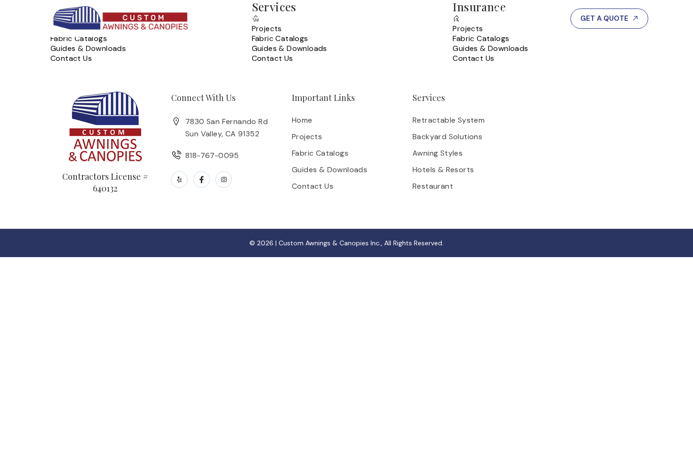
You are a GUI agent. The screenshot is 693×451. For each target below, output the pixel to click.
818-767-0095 (524, 19)
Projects (393, 18)
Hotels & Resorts (443, 170)
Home (302, 120)
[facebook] (201, 179)
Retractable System (448, 120)
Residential (334, 18)
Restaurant (432, 186)
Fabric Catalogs (78, 38)
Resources (451, 18)
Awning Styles (437, 153)
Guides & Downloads (88, 48)
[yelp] (179, 179)
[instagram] (223, 179)
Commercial (268, 18)
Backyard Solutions (447, 137)
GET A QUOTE (604, 18)
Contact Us (71, 58)
